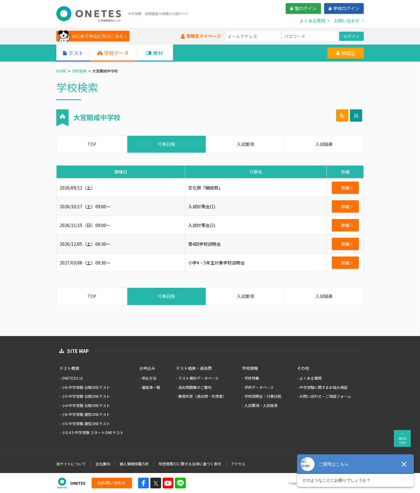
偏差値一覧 (151, 387)
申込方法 (149, 378)
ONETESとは (72, 378)
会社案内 (102, 463)
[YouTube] (168, 483)
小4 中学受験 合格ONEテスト (86, 405)
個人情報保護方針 (134, 463)
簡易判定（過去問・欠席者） (202, 396)
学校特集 (251, 378)
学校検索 (79, 70)
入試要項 (245, 144)
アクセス (238, 463)
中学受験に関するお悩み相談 (323, 387)
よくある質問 (310, 378)
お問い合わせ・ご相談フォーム (325, 396)
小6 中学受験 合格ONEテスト (86, 387)
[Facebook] (143, 483)
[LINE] (180, 483)
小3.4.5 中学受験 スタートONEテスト (93, 432)
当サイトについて (71, 463)
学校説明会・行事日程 (262, 396)
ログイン (351, 36)
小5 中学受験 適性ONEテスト (86, 423)
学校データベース (259, 387)
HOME (61, 70)
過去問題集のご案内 (195, 387)
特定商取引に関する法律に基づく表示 (190, 463)
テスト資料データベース (198, 378)
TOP (91, 144)
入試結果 (324, 144)
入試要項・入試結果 (261, 405)
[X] (155, 483)
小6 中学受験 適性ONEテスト (86, 414)
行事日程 (166, 144)
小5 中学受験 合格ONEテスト (86, 396)
